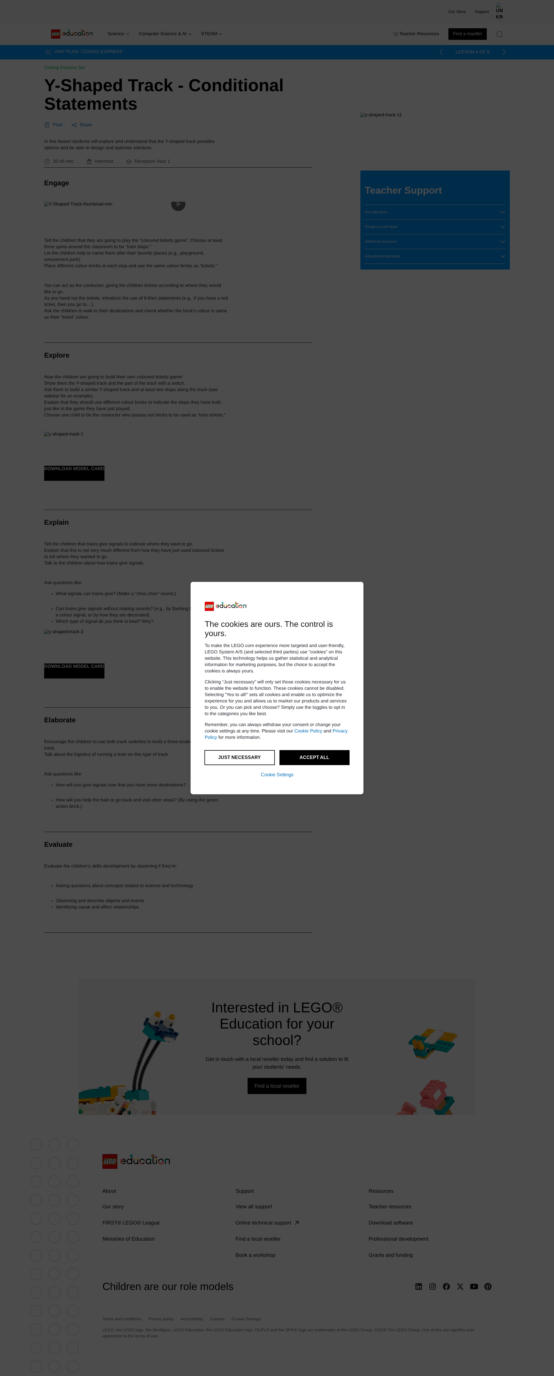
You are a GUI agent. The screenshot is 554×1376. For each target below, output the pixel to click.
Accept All (314, 757)
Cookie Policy (308, 731)
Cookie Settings (277, 774)
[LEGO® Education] (226, 606)
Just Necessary (239, 757)
